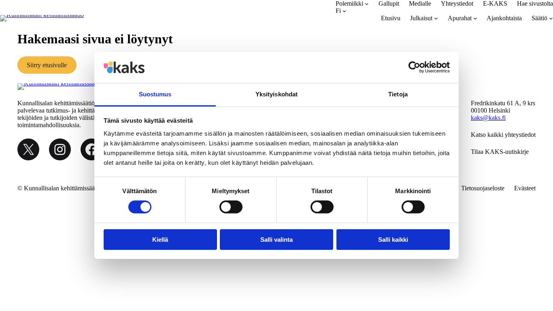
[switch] (230, 206)
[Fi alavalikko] (344, 11)
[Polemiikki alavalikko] (367, 4)
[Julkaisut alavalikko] (436, 18)
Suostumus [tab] (155, 94)
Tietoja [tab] (398, 94)
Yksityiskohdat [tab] (276, 94)
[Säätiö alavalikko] (551, 18)
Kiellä (160, 239)
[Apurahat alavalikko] (475, 18)
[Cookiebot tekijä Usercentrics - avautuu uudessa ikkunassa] (414, 67)
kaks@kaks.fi (488, 117)
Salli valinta (276, 239)
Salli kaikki (393, 239)
